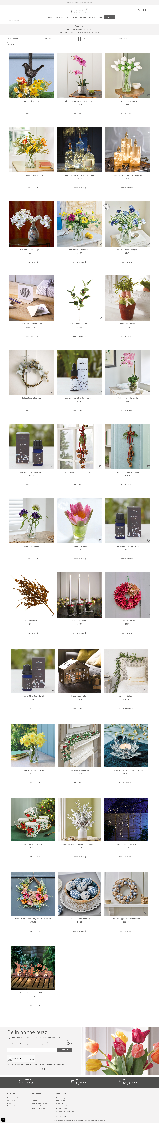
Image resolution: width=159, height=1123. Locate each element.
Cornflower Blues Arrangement (128, 250)
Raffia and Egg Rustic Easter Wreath (126, 919)
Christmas (63, 32)
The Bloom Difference (38, 1098)
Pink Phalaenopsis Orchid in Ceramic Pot (79, 101)
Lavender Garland (126, 696)
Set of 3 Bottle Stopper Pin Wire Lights (79, 175)
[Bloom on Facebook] (36, 1069)
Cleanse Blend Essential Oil (33, 696)
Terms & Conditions (62, 1108)
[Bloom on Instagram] (43, 1069)
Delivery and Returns (14, 1098)
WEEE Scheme (60, 1116)
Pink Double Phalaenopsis (128, 398)
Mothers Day (80, 29)
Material (84, 39)
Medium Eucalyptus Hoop (31, 398)
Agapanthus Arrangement (31, 546)
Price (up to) (123, 39)
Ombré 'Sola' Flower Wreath (127, 621)
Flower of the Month (79, 546)
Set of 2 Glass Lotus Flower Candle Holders (126, 770)
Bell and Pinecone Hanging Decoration (79, 472)
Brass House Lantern (79, 696)
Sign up (64, 1050)
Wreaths (74, 17)
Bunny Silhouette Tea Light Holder (33, 993)
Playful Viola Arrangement (79, 250)
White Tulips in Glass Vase (128, 101)
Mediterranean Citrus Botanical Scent (79, 398)
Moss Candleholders (79, 621)
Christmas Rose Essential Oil (31, 472)
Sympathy (89, 29)
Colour (48, 39)
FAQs (9, 1103)
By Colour (100, 17)
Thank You (95, 32)
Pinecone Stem (31, 621)
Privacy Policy (60, 1103)
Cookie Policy (60, 1100)
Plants (68, 17)
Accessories (83, 17)
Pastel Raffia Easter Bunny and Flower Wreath (33, 919)
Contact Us (11, 1100)
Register (15, 10)
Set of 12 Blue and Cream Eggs (79, 919)
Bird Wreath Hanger (31, 101)
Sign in (8, 10)
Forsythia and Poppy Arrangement (31, 175)
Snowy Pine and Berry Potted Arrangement (79, 845)
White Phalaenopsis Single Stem (31, 250)
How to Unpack (36, 1106)
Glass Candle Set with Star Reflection (127, 175)
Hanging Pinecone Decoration (127, 472)
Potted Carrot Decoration (128, 324)
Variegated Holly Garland (79, 770)
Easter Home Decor (83, 32)
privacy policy (59, 1064)
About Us (34, 1100)
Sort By (11, 44)
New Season (49, 17)
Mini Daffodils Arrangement (33, 770)
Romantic (72, 32)
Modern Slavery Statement (64, 1111)
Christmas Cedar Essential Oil (127, 546)
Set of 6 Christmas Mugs (33, 845)
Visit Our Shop (12, 1106)
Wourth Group (60, 1098)
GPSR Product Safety (62, 1106)
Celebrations (70, 29)
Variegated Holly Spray (79, 324)
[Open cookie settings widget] (3, 1120)
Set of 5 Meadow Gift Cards (31, 324)
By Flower (92, 17)
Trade (57, 1114)
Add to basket (30, 113)
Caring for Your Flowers (39, 1103)
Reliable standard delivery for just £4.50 (79, 2)
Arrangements (59, 17)
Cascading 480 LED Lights (126, 845)
